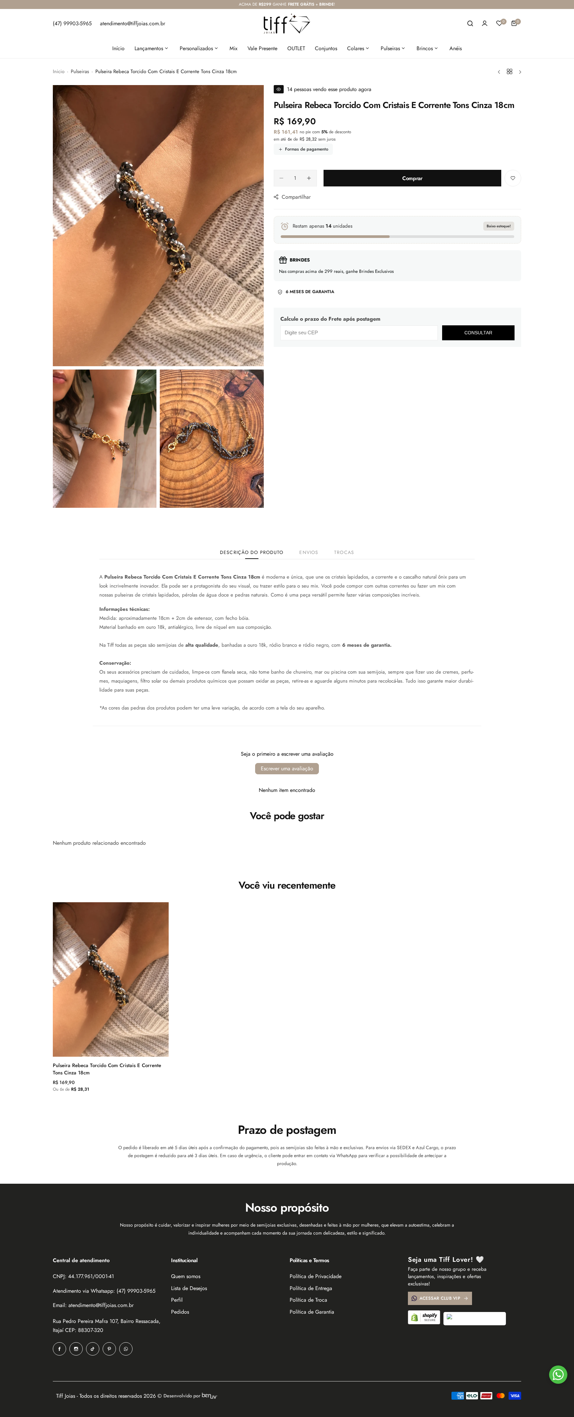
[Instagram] (76, 1349)
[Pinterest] (109, 1349)
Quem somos (185, 1276)
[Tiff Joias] (287, 23)
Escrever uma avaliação (287, 768)
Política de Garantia (312, 1312)
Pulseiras (80, 71)
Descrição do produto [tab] (251, 552)
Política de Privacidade (315, 1276)
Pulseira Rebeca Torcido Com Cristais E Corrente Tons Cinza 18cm (107, 1069)
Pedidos (180, 1312)
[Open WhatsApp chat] (558, 1374)
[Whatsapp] (126, 1349)
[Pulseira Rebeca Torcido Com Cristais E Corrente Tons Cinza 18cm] (111, 979)
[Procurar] (470, 23)
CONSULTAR (478, 332)
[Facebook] (59, 1349)
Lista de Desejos (189, 1288)
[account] (484, 23)
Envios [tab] (308, 552)
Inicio (58, 71)
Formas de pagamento (306, 149)
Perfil (177, 1300)
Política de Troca (308, 1300)
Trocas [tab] (344, 552)
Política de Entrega (311, 1288)
